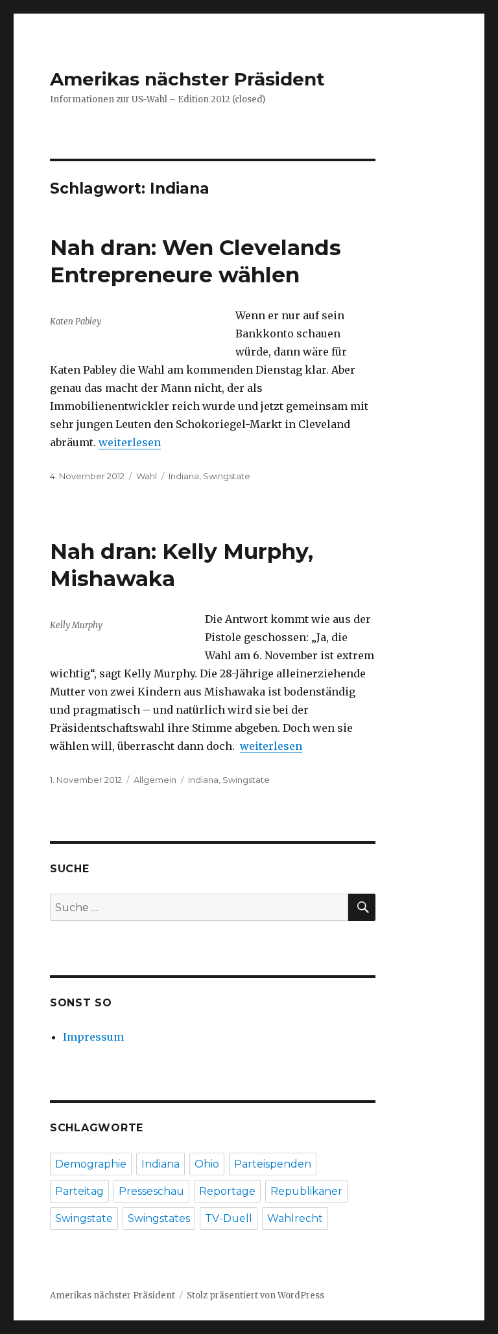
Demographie (90, 1164)
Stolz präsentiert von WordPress (255, 1295)
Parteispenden (272, 1164)
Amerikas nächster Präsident (187, 79)
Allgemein (155, 779)
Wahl (146, 476)
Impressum (93, 1036)
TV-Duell (228, 1218)
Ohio (207, 1164)
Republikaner (306, 1191)
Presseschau (151, 1191)
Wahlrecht (295, 1218)
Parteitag (79, 1191)
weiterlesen (130, 442)
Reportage (227, 1191)
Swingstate (226, 476)
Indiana (184, 476)
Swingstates (159, 1218)
